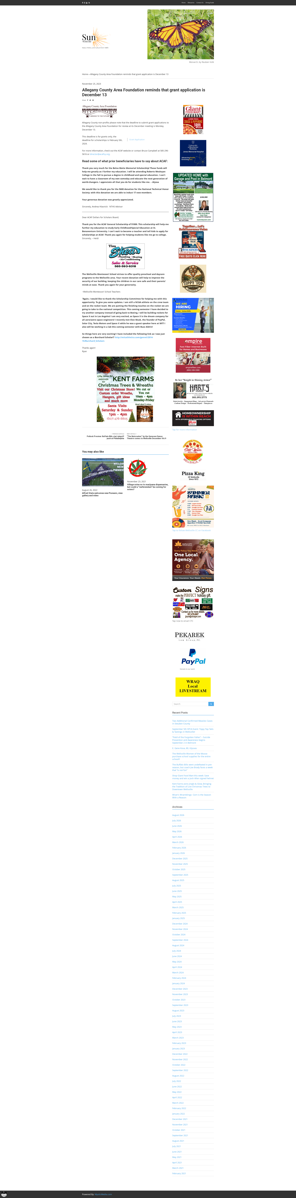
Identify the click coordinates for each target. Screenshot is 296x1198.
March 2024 (178, 972)
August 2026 (178, 815)
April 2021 (177, 1162)
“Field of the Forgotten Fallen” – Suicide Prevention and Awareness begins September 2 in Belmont (191, 740)
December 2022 (180, 1054)
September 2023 (180, 1005)
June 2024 (177, 956)
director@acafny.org (100, 154)
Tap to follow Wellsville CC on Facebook (191, 530)
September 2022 (180, 1070)
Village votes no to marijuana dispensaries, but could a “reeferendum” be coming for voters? (147, 487)
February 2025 (179, 912)
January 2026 (178, 853)
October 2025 (178, 869)
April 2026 (177, 836)
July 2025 (176, 885)
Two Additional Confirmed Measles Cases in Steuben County (192, 722)
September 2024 (180, 940)
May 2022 (177, 1092)
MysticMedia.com (103, 1194)
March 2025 (178, 907)
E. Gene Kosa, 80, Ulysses (184, 748)
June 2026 (177, 826)
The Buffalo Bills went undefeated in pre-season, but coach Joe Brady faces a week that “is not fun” (192, 767)
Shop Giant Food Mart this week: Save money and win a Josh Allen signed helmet (193, 777)
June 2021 (177, 1151)
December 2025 (180, 858)
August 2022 (178, 1075)
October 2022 (178, 1064)
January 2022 (178, 1113)
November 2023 (180, 994)
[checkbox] (4, 1194)
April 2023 (177, 1032)
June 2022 (177, 1086)
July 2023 (176, 1016)
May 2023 (177, 1026)
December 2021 (180, 1119)
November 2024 (180, 929)
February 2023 (179, 1043)
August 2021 (178, 1140)
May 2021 (177, 1157)
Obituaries (191, 3)
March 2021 (178, 1168)
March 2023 (178, 1037)
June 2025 (177, 891)
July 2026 (176, 820)
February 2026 (179, 847)
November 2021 (180, 1124)
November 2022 (180, 1059)
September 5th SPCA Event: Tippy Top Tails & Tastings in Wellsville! (192, 730)
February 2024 (179, 978)
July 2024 (176, 950)
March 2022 (178, 1102)
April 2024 (177, 967)
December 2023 (180, 988)
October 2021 (178, 1130)
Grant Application (137, 139)
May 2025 (177, 896)
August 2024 (178, 945)
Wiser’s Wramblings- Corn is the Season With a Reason (191, 796)
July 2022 (176, 1081)
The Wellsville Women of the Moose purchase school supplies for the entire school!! (191, 756)
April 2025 (177, 902)
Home (184, 3)
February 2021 (179, 1173)
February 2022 (179, 1108)
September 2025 (180, 874)
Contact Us (200, 3)
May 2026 (177, 831)
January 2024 (178, 983)
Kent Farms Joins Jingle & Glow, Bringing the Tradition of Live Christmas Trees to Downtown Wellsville (191, 786)
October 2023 (178, 999)
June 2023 (177, 1021)
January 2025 (178, 918)
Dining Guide (210, 3)
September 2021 (180, 1135)
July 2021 (176, 1146)
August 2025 (178, 880)
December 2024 (180, 923)
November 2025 (180, 864)
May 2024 (177, 961)
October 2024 (178, 934)
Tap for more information (184, 429)
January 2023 (178, 1048)
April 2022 (177, 1097)
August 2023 (178, 1010)
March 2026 (178, 842)
